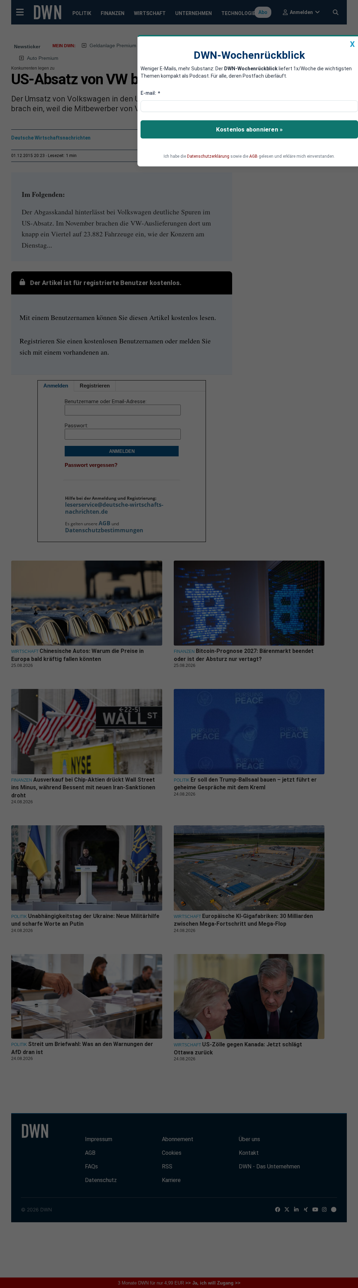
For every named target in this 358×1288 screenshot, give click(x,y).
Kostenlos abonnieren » (249, 129)
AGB (253, 156)
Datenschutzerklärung (208, 156)
